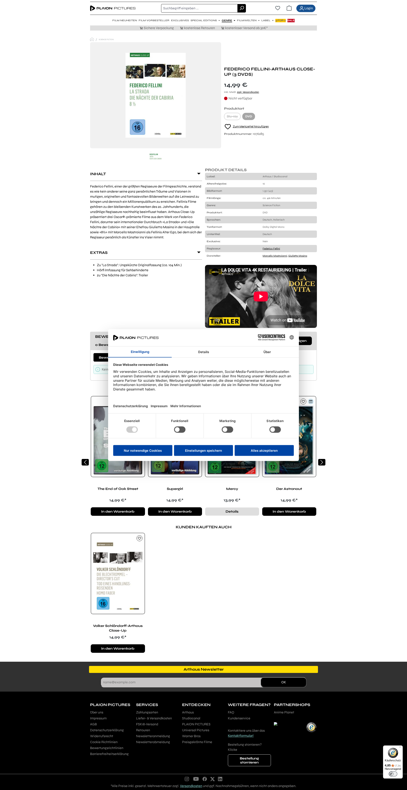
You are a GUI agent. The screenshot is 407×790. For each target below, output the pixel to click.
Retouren (143, 730)
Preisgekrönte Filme (197, 742)
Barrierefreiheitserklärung (109, 754)
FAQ (231, 712)
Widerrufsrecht (101, 736)
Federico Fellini (271, 248)
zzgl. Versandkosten (248, 92)
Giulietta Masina (297, 255)
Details (232, 511)
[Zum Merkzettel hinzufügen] (303, 401)
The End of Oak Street (118, 489)
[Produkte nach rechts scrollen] (321, 462)
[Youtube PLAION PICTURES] (195, 778)
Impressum (98, 718)
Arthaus (188, 712)
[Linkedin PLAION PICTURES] (220, 778)
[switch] (393, 773)
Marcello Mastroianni (275, 255)
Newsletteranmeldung (153, 736)
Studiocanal (191, 718)
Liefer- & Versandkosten (154, 718)
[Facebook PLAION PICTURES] (204, 778)
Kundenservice (239, 718)
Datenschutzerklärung (107, 730)
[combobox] (199, 8)
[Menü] (400, 748)
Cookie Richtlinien (104, 742)
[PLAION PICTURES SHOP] (92, 39)
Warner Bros (191, 736)
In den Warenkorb (117, 511)
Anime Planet (284, 712)
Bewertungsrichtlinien (106, 748)
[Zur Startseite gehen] (112, 8)
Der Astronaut (289, 489)
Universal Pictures (195, 730)
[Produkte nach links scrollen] (85, 462)
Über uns (96, 712)
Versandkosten (191, 786)
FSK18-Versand (147, 724)
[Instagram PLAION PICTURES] (187, 778)
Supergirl (175, 489)
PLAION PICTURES (196, 724)
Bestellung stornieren (249, 760)
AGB (93, 724)
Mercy (232, 489)
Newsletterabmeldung (153, 742)
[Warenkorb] (289, 8)
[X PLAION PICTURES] (212, 778)
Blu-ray (234, 117)
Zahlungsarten (147, 712)
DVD (250, 117)
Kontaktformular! (241, 736)
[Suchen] (241, 8)
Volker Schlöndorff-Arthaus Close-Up (118, 628)
